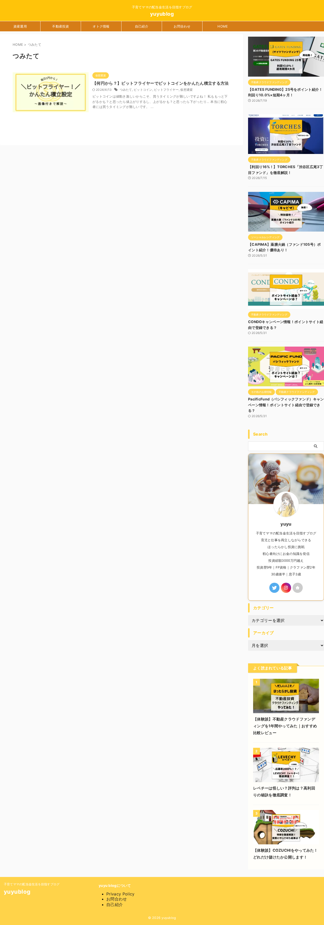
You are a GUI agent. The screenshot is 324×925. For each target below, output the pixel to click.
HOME (222, 26)
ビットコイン (143, 90)
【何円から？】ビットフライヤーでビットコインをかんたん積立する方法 (160, 83)
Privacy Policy (120, 893)
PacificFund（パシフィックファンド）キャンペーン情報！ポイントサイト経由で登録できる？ (286, 405)
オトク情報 (101, 26)
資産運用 (20, 26)
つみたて (126, 90)
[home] (298, 588)
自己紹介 (141, 26)
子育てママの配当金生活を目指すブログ (31, 884)
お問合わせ (182, 26)
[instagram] (286, 588)
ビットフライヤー (166, 90)
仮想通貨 (186, 90)
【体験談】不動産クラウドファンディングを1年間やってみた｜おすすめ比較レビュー (285, 726)
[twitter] (274, 588)
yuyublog (162, 14)
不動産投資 (60, 26)
